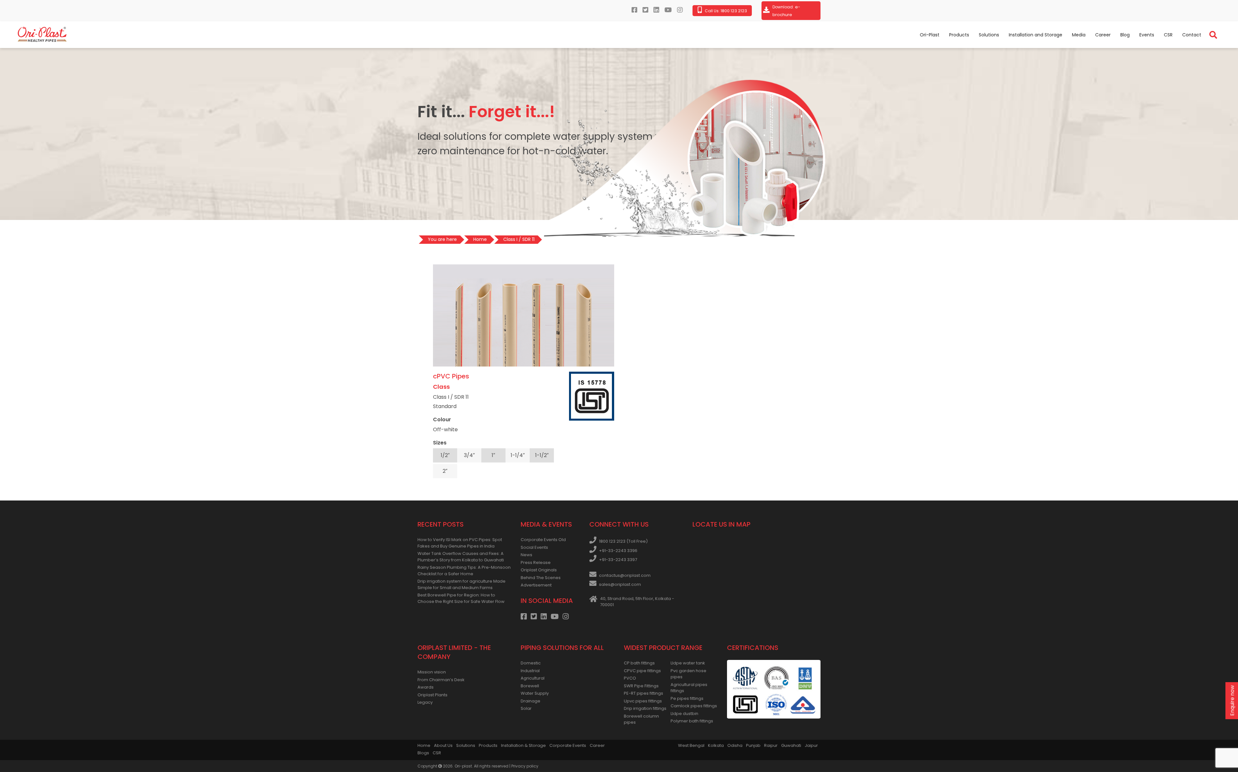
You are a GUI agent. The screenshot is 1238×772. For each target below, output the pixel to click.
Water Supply (535, 693)
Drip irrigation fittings (645, 708)
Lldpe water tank (688, 663)
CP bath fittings (639, 663)
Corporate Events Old (543, 540)
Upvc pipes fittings (643, 701)
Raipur (771, 745)
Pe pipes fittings (687, 698)
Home (424, 745)
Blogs (423, 753)
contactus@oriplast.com (625, 575)
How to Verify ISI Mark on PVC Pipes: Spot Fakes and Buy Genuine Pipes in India (460, 543)
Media (1079, 35)
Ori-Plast (929, 35)
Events (1146, 35)
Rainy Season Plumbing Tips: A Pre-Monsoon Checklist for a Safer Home (464, 570)
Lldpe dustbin (684, 713)
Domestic (531, 663)
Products (959, 35)
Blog (1125, 35)
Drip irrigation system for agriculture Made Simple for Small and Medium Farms (462, 584)
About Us (443, 745)
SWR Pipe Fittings (641, 686)
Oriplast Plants (432, 695)
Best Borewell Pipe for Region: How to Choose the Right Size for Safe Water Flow (461, 598)
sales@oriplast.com (620, 584)
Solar (526, 708)
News (526, 555)
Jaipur (811, 745)
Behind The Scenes (541, 578)
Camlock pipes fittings (694, 706)
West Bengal (691, 745)
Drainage (530, 701)
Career (1103, 35)
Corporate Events (567, 745)
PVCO (630, 678)
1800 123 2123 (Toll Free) (623, 541)
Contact (1191, 35)
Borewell (530, 686)
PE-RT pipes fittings (643, 693)
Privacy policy (524, 766)
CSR (1168, 35)
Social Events (534, 547)
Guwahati (791, 745)
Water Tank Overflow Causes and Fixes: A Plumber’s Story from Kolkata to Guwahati (461, 556)
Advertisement (536, 585)
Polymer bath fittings (692, 721)
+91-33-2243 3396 (618, 551)
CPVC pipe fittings (642, 671)
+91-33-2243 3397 (618, 560)
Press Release (536, 562)
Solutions (989, 35)
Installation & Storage (523, 745)
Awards (426, 687)
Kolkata (716, 745)
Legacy (425, 702)
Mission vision (432, 672)
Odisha (734, 745)
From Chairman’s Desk (441, 680)
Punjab (753, 745)
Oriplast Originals (539, 570)
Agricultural (533, 678)
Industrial (530, 671)
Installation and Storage (1035, 35)
